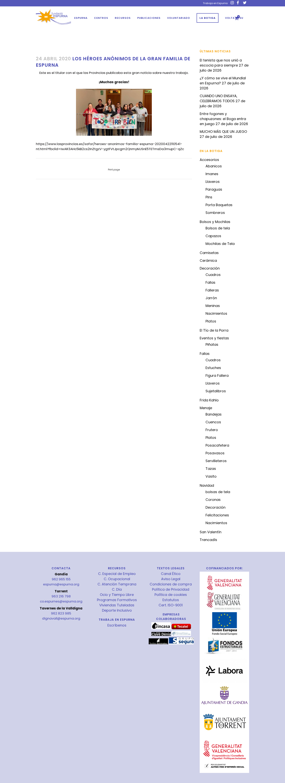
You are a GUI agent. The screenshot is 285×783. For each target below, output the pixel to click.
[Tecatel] (181, 628)
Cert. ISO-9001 (171, 605)
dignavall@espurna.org (61, 618)
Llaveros (213, 181)
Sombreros (215, 212)
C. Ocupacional (117, 579)
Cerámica (208, 260)
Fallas (210, 282)
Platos (211, 321)
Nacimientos (216, 313)
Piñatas (212, 344)
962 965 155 (61, 579)
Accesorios (209, 159)
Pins (209, 197)
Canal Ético (170, 574)
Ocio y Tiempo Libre (117, 595)
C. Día (117, 589)
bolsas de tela (218, 491)
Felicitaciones (217, 515)
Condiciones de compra (171, 584)
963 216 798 (61, 596)
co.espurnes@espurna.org (61, 601)
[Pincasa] (161, 628)
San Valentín (210, 532)
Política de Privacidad (170, 589)
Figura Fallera (217, 375)
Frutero (212, 429)
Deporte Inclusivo (117, 610)
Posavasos (215, 453)
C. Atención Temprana (117, 584)
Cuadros (213, 274)
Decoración (210, 268)
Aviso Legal (170, 579)
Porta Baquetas (219, 204)
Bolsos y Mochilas (215, 221)
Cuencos (213, 422)
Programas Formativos (117, 600)
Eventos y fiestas (214, 338)
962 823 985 (61, 613)
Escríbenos (116, 625)
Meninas (213, 305)
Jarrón (211, 298)
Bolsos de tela (218, 228)
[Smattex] (181, 635)
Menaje (206, 407)
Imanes (212, 173)
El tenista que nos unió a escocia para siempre (221, 63)
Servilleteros (216, 460)
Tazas (211, 468)
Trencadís (208, 539)
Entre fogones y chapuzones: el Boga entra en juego (223, 118)
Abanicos (214, 166)
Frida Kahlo (209, 400)
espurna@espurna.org (61, 584)
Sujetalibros (216, 391)
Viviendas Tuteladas (116, 605)
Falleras (212, 290)
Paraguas (214, 189)
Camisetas (209, 252)
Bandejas (214, 414)
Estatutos (170, 600)
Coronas (213, 499)
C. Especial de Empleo (117, 574)
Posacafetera (217, 445)
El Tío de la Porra (214, 330)
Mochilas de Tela (220, 243)
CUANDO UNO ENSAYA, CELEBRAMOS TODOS (218, 98)
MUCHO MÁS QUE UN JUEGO (223, 131)
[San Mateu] (158, 643)
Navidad (207, 485)
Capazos (213, 235)
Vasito (211, 476)
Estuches (213, 367)
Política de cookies (171, 595)
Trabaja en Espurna (215, 3)
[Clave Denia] (161, 635)
